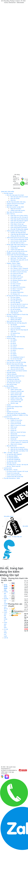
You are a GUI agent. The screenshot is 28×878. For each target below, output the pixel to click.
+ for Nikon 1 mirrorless (16, 289)
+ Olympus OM (14, 437)
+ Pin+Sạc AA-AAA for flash (17, 306)
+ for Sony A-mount (15, 283)
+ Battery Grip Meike (15, 319)
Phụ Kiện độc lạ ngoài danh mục (15, 376)
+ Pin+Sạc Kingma (15, 297)
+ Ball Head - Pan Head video (18, 258)
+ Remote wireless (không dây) (18, 365)
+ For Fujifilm (13, 340)
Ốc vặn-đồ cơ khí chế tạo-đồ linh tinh (17, 251)
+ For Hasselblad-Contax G (17, 357)
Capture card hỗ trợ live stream (15, 203)
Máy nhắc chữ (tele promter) (14, 212)
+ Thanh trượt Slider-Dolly (17, 249)
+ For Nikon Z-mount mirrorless (18, 272)
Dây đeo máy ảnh (11, 463)
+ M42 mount (13, 427)
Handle (9, 405)
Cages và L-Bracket (12, 388)
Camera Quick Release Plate (14, 406)
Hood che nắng (11, 338)
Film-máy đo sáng (12, 384)
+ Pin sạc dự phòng (15, 309)
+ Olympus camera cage (16, 399)
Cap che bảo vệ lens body (14, 381)
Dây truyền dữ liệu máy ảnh (14, 321)
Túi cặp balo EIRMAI (12, 456)
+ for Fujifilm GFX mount (16, 277)
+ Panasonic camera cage (17, 391)
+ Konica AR (13, 439)
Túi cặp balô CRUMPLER (13, 459)
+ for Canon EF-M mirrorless (17, 287)
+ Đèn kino (13, 200)
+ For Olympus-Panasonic (17, 348)
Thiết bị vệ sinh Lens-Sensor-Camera (17, 370)
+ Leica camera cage (15, 401)
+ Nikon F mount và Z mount (17, 425)
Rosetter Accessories (12, 411)
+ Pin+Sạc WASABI (15, 302)
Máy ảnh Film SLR (11, 445)
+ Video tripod (14, 248)
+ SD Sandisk (13, 324)
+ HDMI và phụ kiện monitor (17, 210)
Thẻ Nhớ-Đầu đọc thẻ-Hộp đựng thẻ (17, 323)
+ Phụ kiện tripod (14, 261)
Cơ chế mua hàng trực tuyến (6, 633)
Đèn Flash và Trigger (12, 205)
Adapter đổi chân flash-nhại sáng (16, 336)
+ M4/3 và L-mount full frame (18, 432)
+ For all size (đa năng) (16, 359)
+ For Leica (13, 352)
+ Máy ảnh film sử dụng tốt (17, 447)
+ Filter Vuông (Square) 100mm (18, 225)
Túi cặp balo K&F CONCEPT (14, 454)
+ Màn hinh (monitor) (15, 208)
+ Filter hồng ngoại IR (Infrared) (18, 227)
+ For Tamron (13, 345)
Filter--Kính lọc (11, 214)
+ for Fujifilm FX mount (16, 266)
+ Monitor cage (14, 403)
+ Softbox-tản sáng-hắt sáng (18, 232)
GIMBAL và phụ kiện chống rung (15, 253)
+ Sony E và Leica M (15, 422)
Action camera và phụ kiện (14, 474)
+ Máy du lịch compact (16, 444)
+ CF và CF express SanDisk (17, 326)
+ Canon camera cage (16, 393)
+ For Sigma (13, 353)
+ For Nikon (13, 350)
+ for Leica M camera (15, 278)
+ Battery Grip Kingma (16, 318)
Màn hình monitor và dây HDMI (15, 207)
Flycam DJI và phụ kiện (13, 473)
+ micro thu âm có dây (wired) (18, 241)
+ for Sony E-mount (15, 265)
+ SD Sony (13, 335)
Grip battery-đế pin (12, 316)
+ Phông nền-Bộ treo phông (17, 236)
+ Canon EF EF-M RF (15, 423)
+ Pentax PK (13, 430)
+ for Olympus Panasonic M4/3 (18, 280)
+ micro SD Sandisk (15, 328)
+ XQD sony (13, 331)
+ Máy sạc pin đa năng (16, 311)
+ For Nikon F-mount (15, 275)
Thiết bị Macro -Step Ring (14, 360)
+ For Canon (13, 347)
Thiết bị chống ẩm (12, 374)
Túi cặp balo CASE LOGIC (14, 461)
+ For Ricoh (13, 343)
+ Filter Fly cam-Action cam (17, 222)
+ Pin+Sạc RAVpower (15, 299)
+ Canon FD (13, 428)
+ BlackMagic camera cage (17, 396)
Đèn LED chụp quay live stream (15, 195)
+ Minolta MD (13, 434)
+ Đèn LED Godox (15, 198)
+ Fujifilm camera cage (16, 398)
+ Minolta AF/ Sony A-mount (17, 435)
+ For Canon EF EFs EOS (16, 273)
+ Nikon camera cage (15, 394)
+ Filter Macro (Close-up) (17, 224)
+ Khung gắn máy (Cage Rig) (17, 246)
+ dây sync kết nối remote (17, 369)
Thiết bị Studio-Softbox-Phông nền (16, 231)
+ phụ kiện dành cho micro (17, 243)
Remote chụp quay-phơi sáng (15, 364)
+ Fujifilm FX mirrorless (16, 420)
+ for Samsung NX (15, 290)
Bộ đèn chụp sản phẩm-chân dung (16, 202)
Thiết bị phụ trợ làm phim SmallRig (16, 413)
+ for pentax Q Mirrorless (16, 292)
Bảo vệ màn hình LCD (13, 377)
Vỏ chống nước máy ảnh (13, 382)
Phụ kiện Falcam (11, 372)
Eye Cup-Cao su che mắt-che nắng (16, 362)
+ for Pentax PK (14, 282)
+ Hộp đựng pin (14, 312)
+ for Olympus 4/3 (15, 294)
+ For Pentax (13, 355)
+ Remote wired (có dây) (16, 367)
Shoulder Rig (10, 408)
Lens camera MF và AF (13, 418)
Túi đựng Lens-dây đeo (13, 379)
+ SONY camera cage (15, 389)
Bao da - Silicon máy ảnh (13, 466)
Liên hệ (6, 637)
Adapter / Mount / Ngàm (13, 263)
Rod (8, 410)
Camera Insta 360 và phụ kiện (15, 476)
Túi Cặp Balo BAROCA (13, 457)
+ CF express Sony (15, 333)
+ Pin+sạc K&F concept (16, 301)
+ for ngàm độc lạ (15, 285)
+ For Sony (13, 341)
